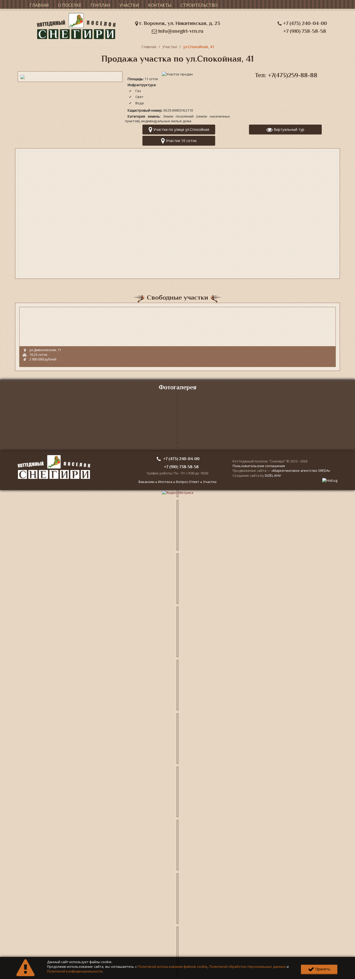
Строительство (199, 5)
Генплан (100, 5)
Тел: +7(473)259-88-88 (286, 75)
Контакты (160, 5)
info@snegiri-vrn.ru (180, 31)
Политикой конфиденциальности (74, 971)
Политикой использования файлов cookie (172, 966)
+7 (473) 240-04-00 (304, 23)
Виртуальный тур (288, 129)
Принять (322, 969)
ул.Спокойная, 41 (199, 46)
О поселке (69, 5)
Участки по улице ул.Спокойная (180, 129)
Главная (39, 5)
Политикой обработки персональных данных (247, 966)
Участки (129, 5)
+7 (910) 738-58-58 (304, 31)
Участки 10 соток (181, 140)
